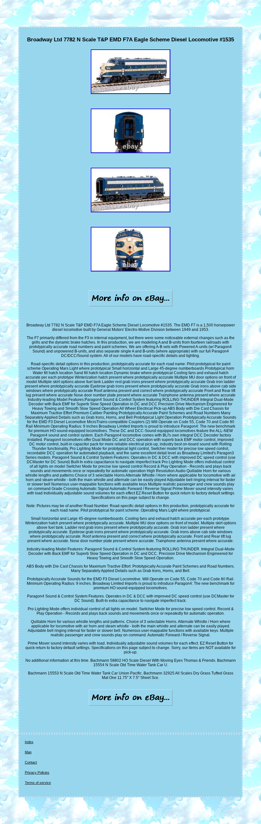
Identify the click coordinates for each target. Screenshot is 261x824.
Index (29, 742)
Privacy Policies (37, 772)
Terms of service (38, 783)
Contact (31, 762)
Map (28, 752)
